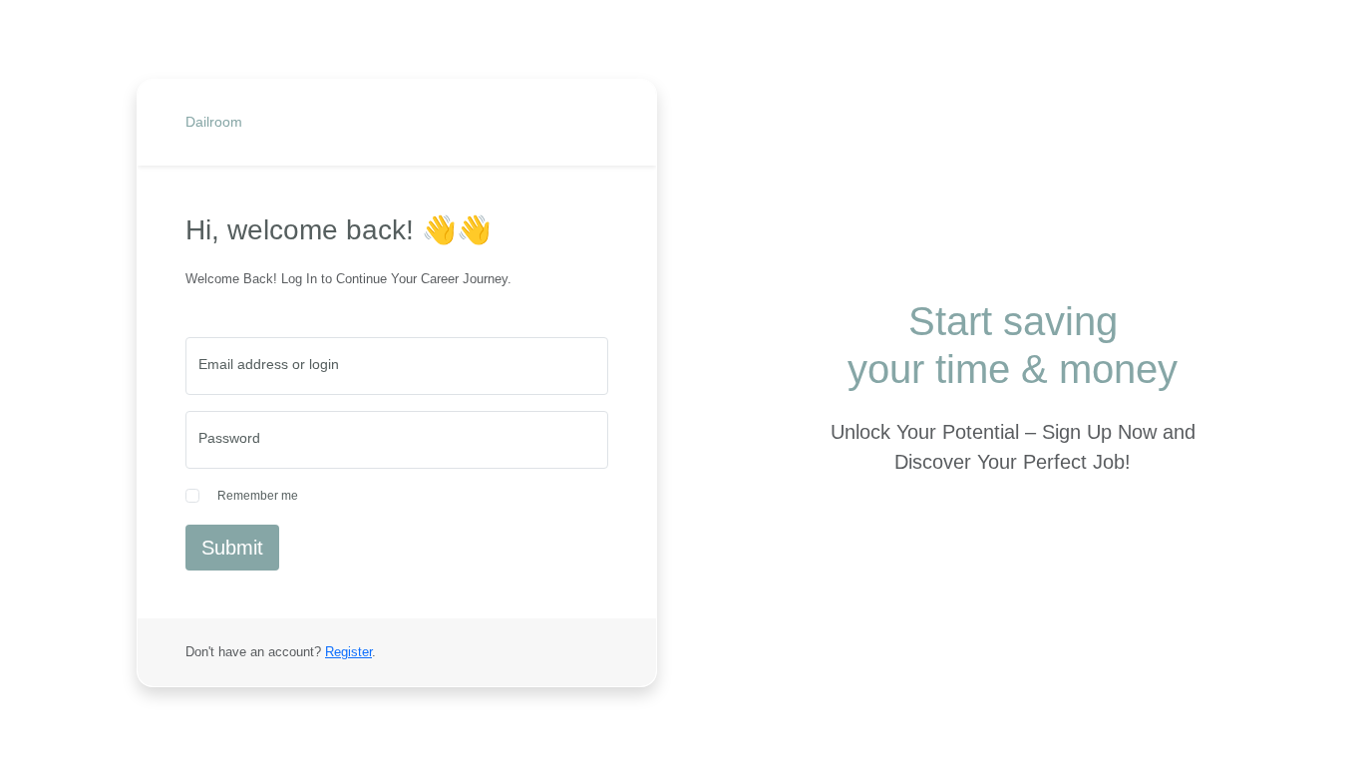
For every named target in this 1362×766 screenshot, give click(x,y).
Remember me (257, 496)
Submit (232, 548)
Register (348, 652)
